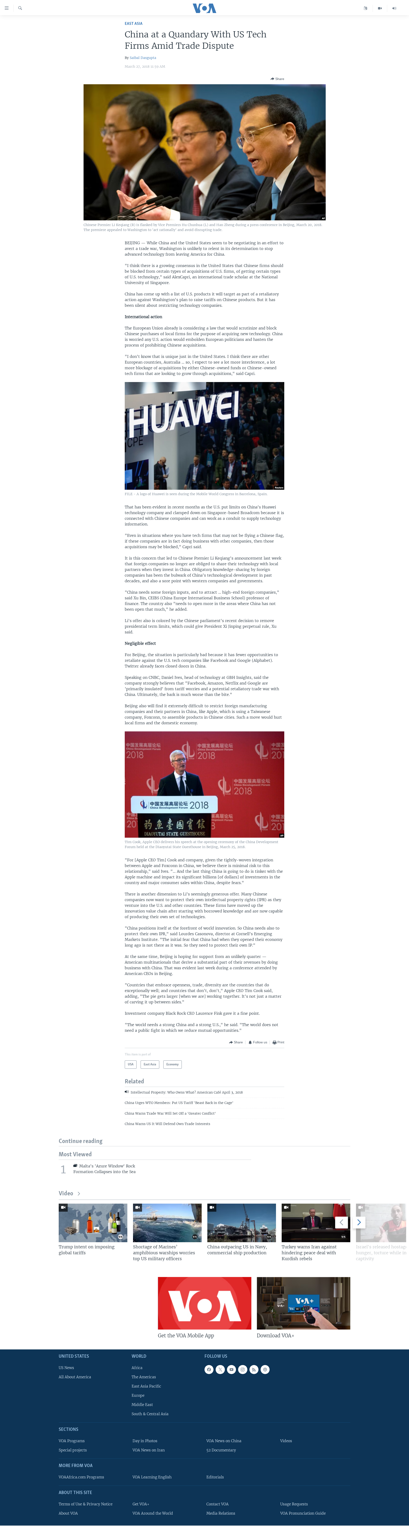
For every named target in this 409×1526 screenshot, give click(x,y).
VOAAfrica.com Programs (81, 1477)
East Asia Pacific (146, 1386)
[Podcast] (265, 1369)
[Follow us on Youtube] (231, 1369)
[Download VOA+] (303, 1303)
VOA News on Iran (149, 1450)
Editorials (215, 1477)
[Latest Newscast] (394, 8)
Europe (138, 1395)
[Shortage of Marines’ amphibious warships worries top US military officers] (167, 1223)
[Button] (277, 79)
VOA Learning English (152, 1477)
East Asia (133, 24)
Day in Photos (145, 1441)
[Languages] (365, 8)
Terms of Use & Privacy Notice (85, 1504)
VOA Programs (72, 1441)
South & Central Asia (150, 1414)
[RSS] (253, 1369)
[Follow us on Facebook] (208, 1369)
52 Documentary (221, 1450)
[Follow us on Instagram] (242, 1369)
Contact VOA (217, 1504)
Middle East (142, 1404)
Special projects (73, 1450)
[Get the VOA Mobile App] (204, 1303)
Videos (286, 1441)
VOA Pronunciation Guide (303, 1513)
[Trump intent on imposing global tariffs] (93, 1223)
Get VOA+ (141, 1504)
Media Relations (220, 1513)
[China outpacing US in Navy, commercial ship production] (241, 1223)
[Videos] (380, 8)
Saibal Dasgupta (143, 58)
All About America (75, 1377)
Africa (137, 1368)
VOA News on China (223, 1441)
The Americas (144, 1377)
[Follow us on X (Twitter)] (220, 1369)
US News (66, 1368)
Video (66, 1194)
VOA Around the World (153, 1513)
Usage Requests (294, 1504)
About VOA (68, 1513)
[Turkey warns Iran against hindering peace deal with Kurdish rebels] (316, 1223)
